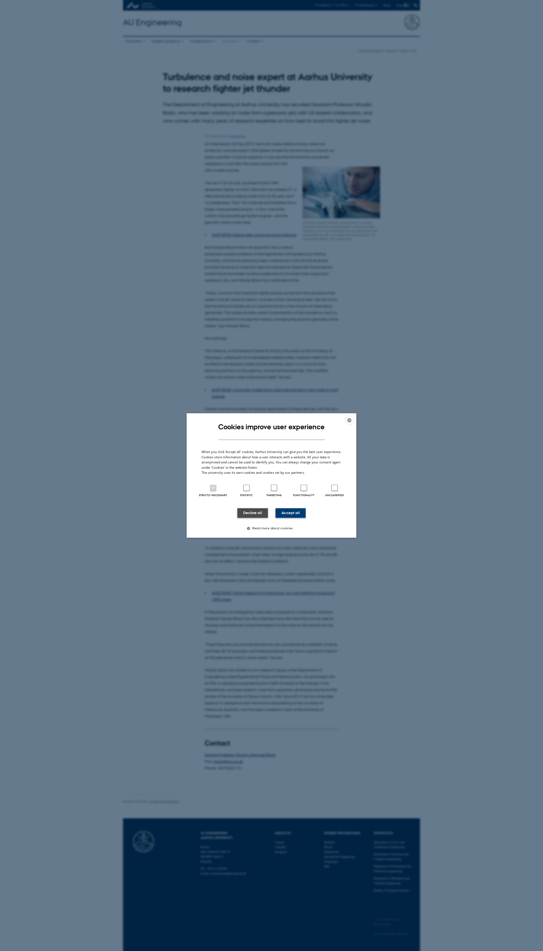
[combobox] (349, 420)
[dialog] (271, 475)
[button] (271, 528)
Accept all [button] (290, 512)
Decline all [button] (252, 512)
